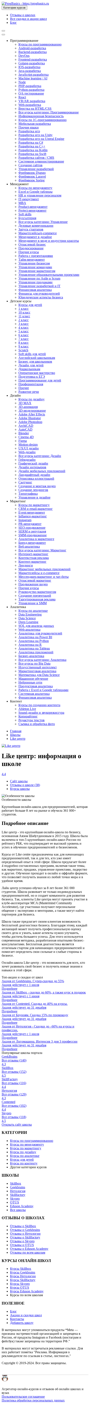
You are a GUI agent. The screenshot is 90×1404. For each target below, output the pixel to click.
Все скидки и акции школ (28, 19)
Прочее (23, 388)
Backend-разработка (32, 52)
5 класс (23, 331)
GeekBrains (9, 1056)
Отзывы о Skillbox (23, 1226)
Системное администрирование (41, 161)
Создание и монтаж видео (37, 486)
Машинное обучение (33, 678)
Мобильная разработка (34, 123)
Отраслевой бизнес (32, 244)
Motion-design (28, 444)
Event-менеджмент (31, 512)
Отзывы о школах (22, 15)
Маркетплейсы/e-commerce (37, 233)
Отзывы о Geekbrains (25, 1230)
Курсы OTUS (19, 1287)
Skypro (6, 1113)
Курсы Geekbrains (22, 1272)
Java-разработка (29, 71)
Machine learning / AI (32, 78)
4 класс (23, 327)
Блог (13, 22)
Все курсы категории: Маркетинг (42, 550)
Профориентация (30, 384)
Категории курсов (14, 7)
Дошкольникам (29, 369)
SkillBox (7, 1068)
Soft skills (24, 214)
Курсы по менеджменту (35, 188)
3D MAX (24, 403)
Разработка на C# (30, 142)
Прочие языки (28, 127)
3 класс (23, 324)
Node (22, 82)
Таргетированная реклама (36, 599)
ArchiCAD (25, 425)
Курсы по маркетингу (34, 505)
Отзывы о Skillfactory (25, 1237)
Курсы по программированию (40, 44)
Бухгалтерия (27, 218)
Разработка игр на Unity (35, 135)
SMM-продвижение (32, 535)
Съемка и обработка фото (36, 724)
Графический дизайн (33, 463)
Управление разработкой (36, 169)
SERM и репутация (32, 531)
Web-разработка (29, 105)
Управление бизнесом (34, 263)
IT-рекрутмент (28, 199)
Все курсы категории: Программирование (48, 112)
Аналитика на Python (33, 641)
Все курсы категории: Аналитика (42, 660)
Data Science (27, 618)
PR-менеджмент (29, 524)
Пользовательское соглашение (23, 1396)
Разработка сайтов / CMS (36, 157)
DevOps (24, 55)
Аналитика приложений (35, 652)
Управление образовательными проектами (48, 274)
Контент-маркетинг (32, 561)
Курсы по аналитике (33, 610)
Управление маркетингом (36, 271)
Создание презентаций (34, 595)
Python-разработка (31, 89)
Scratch (23, 350)
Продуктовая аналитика (35, 686)
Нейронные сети (30, 682)
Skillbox (15, 1183)
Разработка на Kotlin (33, 150)
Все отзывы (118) (14, 1117)
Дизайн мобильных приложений (41, 471)
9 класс (23, 346)
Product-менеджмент (33, 206)
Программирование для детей (39, 380)
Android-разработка (32, 48)
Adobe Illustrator (29, 418)
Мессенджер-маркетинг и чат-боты (43, 576)
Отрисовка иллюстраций (36, 478)
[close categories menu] (3, 34)
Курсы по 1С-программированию (42, 120)
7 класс (23, 339)
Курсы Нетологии (23, 1276)
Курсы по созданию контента (39, 705)
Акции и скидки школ (26, 1315)
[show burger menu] (3, 30)
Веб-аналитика (29, 546)
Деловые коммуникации (35, 225)
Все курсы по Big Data (34, 663)
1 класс (23, 308)
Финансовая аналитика (35, 290)
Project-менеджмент (32, 210)
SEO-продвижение (31, 527)
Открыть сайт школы (17, 1124)
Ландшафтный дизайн (34, 475)
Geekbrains (17, 1187)
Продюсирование (31, 248)
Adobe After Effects (31, 414)
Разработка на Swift (32, 154)
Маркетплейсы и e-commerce (38, 573)
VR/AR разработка (31, 101)
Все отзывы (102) (14, 1105)
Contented (8, 1102)
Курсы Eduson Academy (27, 1291)
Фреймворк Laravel (32, 176)
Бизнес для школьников (35, 361)
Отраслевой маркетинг (34, 580)
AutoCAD (25, 429)
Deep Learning (28, 622)
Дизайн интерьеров (32, 467)
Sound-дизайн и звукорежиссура (41, 712)
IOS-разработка (29, 67)
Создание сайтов (30, 165)
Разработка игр (29, 131)
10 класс (24, 312)
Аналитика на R (30, 644)
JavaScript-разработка (33, 74)
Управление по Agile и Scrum (39, 278)
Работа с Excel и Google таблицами (43, 690)
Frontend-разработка (32, 59)
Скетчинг (25, 482)
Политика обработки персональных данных (33, 1400)
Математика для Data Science (39, 675)
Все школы (18, 1210)
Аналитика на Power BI (35, 637)
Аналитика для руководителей (40, 633)
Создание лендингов (33, 490)
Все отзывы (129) (14, 1094)
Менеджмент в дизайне (35, 237)
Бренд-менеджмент (32, 542)
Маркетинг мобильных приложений (44, 569)
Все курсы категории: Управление (43, 222)
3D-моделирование (32, 410)
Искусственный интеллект (37, 667)
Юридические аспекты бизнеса (40, 297)
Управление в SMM (32, 603)
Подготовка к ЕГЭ (31, 376)
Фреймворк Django (32, 173)
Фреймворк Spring (31, 180)
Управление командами (35, 267)
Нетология (9, 1090)
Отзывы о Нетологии (25, 1233)
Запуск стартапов (30, 229)
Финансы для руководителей (39, 293)
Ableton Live (27, 709)
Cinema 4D (26, 437)
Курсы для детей (30, 305)
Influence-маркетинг (32, 516)
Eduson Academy (21, 1206)
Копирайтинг (28, 716)
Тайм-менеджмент (31, 259)
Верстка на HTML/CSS (34, 108)
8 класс (23, 342)
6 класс (23, 335)
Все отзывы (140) (14, 1060)
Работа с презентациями (35, 256)
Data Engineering (30, 614)
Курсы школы (20, 789)
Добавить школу (21, 1323)
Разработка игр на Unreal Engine (41, 139)
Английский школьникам (36, 357)
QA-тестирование (31, 93)
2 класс (23, 320)
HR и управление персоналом (39, 195)
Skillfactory (17, 1195)
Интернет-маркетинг (33, 554)
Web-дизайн (27, 452)
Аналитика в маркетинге (36, 539)
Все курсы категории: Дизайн (39, 456)
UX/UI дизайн (28, 448)
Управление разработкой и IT (39, 286)
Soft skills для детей (32, 354)
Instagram (24, 520)
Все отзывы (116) (14, 1083)
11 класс (24, 316)
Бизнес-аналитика (31, 656)
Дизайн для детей (31, 365)
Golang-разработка (31, 63)
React (22, 97)
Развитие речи (28, 391)
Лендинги (25, 565)
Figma (22, 441)
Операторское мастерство (36, 373)
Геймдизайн (27, 459)
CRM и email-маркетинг (35, 509)
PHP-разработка (29, 86)
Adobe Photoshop (30, 422)
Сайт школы (19, 781)
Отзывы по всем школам (27, 1252)
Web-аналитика (29, 629)
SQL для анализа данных (36, 626)
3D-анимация (28, 407)
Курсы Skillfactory (22, 1280)
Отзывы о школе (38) (25, 785)
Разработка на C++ (31, 146)
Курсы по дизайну (31, 399)
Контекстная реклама (33, 558)
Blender (23, 433)
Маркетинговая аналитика (37, 671)
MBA (22, 203)
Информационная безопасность (41, 116)
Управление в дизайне (34, 497)
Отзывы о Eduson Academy (29, 1248)
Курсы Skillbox (20, 1268)
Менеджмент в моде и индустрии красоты (48, 240)
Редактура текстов (31, 720)
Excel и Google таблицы (35, 191)
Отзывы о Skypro (22, 1241)
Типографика (28, 493)
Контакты (17, 1319)
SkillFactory (10, 1079)
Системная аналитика (34, 693)
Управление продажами (35, 282)
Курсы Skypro (20, 1283)
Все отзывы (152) (14, 1071)
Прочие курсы (28, 252)
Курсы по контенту (23, 1163)
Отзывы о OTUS (22, 1245)
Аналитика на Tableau (34, 648)
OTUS (14, 1202)
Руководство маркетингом (37, 592)
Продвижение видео (33, 584)
